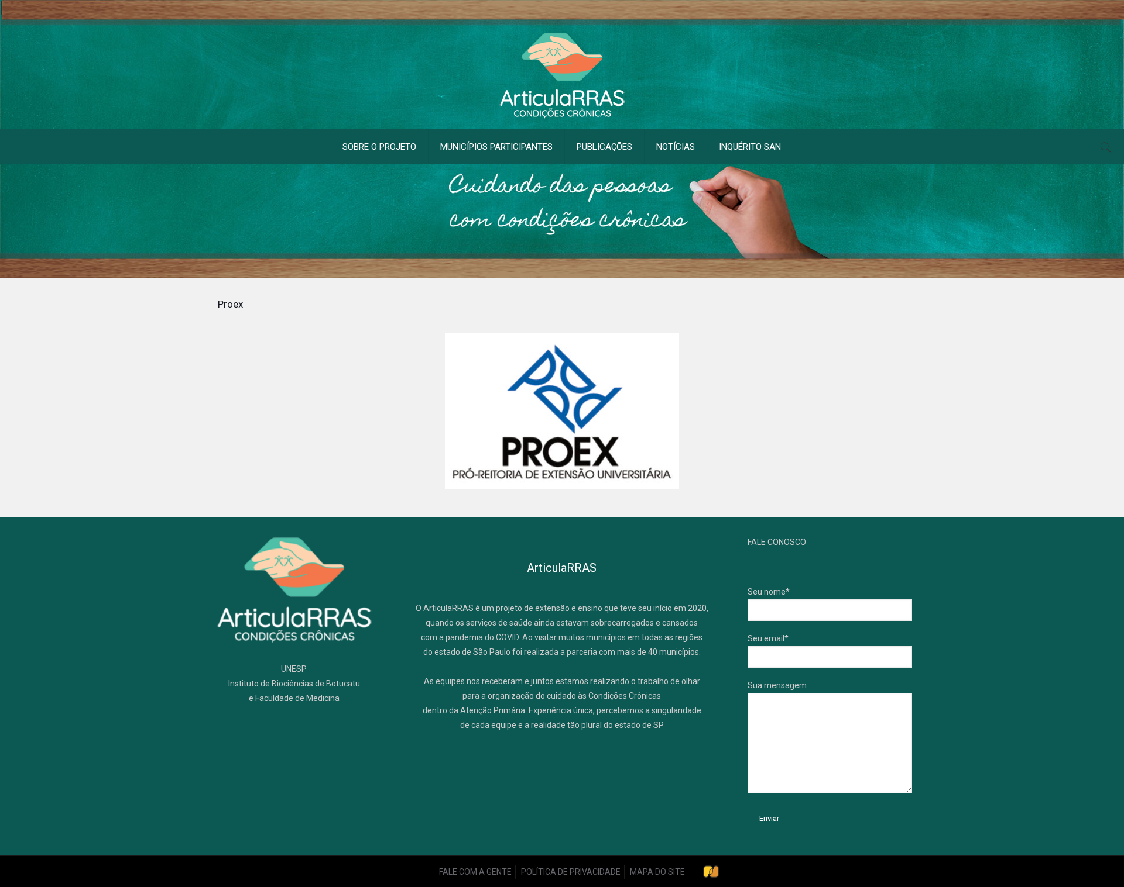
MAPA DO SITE (657, 871)
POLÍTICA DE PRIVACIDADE (571, 871)
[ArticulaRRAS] (562, 75)
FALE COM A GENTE (475, 871)
